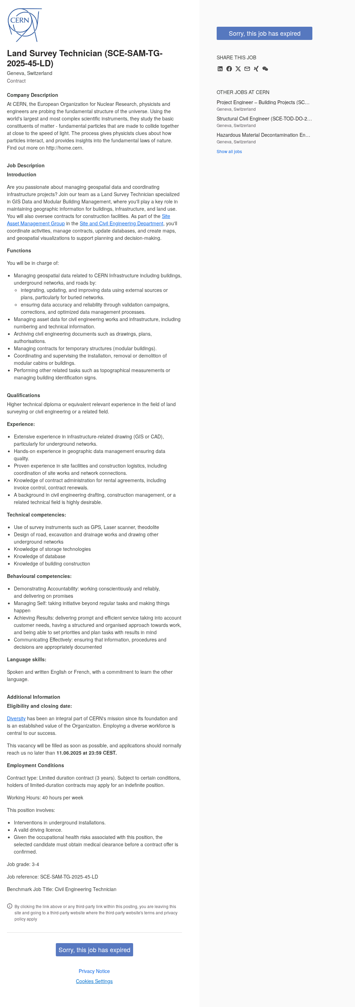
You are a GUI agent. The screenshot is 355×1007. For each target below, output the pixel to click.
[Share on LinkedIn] (220, 69)
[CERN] (24, 25)
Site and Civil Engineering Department (121, 223)
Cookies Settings (94, 980)
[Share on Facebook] (229, 69)
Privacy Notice (94, 970)
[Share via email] (247, 69)
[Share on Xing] (256, 69)
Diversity (16, 718)
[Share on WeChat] (265, 69)
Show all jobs (229, 151)
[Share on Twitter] (238, 69)
